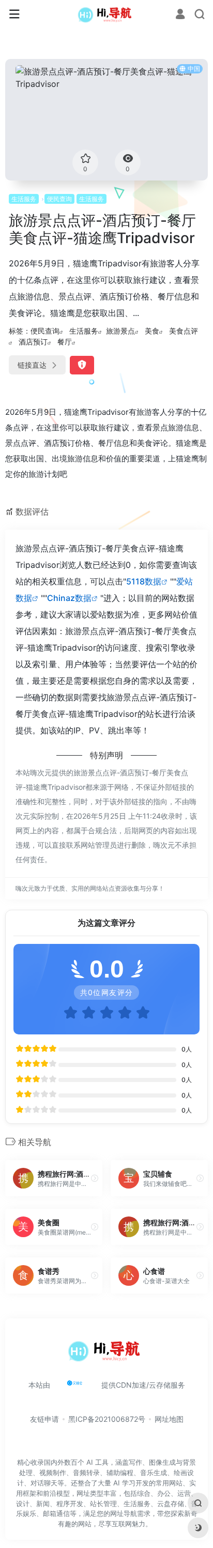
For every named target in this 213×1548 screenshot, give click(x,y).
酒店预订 (33, 341)
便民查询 (59, 199)
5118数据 (143, 581)
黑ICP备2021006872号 (106, 1419)
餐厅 (64, 341)
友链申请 (44, 1419)
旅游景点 (120, 330)
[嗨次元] (106, 14)
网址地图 (169, 1419)
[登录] (180, 15)
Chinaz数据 (69, 598)
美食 (152, 330)
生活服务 (23, 199)
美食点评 (183, 330)
